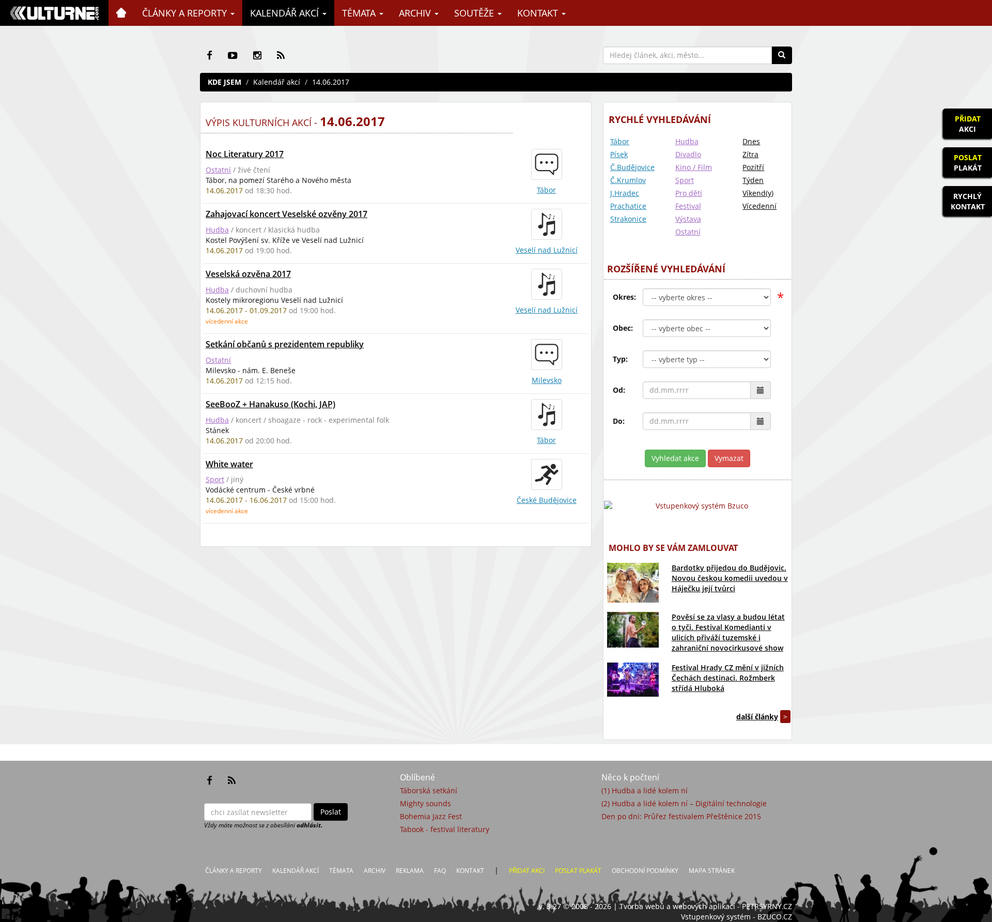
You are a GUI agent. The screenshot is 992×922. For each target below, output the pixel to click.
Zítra (750, 154)
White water (229, 464)
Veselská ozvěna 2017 (248, 274)
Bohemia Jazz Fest (431, 816)
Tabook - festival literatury (444, 829)
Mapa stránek (712, 870)
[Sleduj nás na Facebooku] (209, 55)
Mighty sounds (425, 803)
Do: (619, 421)
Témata (360, 13)
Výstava (688, 219)
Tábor (546, 190)
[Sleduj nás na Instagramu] (257, 55)
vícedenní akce (227, 321)
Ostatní (218, 170)
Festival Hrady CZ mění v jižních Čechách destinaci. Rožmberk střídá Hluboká (728, 678)
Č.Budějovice (632, 167)
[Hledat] (781, 55)
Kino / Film (693, 167)
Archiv (416, 13)
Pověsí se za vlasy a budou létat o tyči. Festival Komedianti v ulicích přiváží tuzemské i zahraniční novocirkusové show (728, 632)
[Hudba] (547, 224)
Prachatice (628, 206)
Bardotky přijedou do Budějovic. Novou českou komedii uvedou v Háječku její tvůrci (730, 578)
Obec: (623, 328)
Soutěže (475, 13)
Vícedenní (759, 206)
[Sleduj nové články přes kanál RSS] (280, 55)
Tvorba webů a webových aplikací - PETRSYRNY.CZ (705, 906)
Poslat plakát (578, 870)
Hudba (217, 230)
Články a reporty (185, 13)
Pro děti (688, 193)
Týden (753, 180)
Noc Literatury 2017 (245, 154)
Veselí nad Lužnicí (547, 250)
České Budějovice (547, 500)
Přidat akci (527, 870)
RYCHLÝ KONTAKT (968, 201)
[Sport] (547, 474)
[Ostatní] (547, 164)
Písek (619, 154)
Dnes (751, 141)
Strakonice (628, 219)
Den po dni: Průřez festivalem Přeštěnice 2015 (681, 816)
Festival (688, 206)
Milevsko (547, 380)
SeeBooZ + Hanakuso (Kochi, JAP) (270, 404)
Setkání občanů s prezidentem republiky (285, 344)
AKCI (968, 124)
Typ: (620, 359)
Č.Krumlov (628, 180)
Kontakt (539, 13)
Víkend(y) (757, 193)
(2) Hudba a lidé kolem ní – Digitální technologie (684, 803)
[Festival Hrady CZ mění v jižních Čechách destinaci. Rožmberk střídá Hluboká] (633, 680)
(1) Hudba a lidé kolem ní (644, 790)
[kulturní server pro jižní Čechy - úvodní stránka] (54, 13)
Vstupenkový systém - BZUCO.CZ (736, 916)
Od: (619, 390)
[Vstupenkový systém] (697, 506)
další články (757, 716)
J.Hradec (624, 193)
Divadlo (688, 154)
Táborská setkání (428, 790)
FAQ (440, 870)
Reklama (410, 870)
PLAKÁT (968, 162)
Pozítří (753, 167)
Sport (215, 479)
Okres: (624, 297)
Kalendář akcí (285, 13)
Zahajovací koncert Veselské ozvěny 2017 (286, 214)
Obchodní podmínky (645, 870)
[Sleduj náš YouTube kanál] (232, 55)
